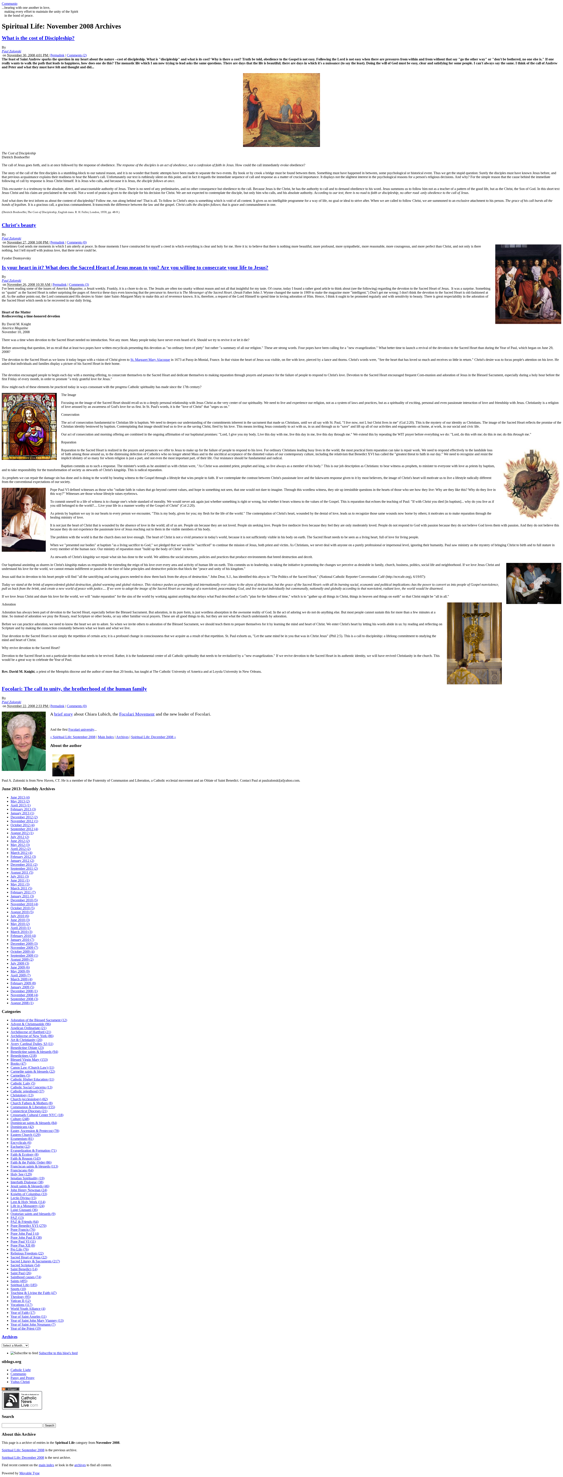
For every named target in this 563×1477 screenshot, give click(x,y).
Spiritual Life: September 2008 (23, 1450)
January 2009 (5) (22, 987)
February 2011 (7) (23, 892)
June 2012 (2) (20, 841)
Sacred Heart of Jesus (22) (29, 1257)
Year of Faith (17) (23, 1312)
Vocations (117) (21, 1305)
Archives (122, 737)
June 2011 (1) (20, 880)
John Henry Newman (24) (29, 1190)
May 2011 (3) (20, 884)
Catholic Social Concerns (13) (31, 1087)
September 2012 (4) (24, 829)
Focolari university (81, 729)
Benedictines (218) (24, 1056)
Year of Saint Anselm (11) (28, 1316)
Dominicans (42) (22, 1127)
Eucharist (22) (20, 1146)
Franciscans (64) (22, 1170)
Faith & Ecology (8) (24, 1154)
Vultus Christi (20, 1382)
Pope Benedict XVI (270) (28, 1226)
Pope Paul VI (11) (23, 1241)
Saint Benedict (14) (24, 1269)
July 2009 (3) (20, 963)
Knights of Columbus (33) (29, 1194)
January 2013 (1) (22, 813)
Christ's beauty (19, 225)
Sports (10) (18, 1289)
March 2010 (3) (21, 932)
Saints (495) (19, 1281)
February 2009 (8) (23, 983)
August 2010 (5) (22, 912)
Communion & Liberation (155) (33, 1107)
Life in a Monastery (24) (27, 1206)
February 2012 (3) (23, 857)
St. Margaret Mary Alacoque (150, 360)
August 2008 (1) (22, 1003)
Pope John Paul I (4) (25, 1233)
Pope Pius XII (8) (23, 1245)
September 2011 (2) (24, 868)
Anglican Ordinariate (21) (28, 1028)
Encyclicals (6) (21, 1142)
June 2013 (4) (20, 797)
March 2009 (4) (21, 979)
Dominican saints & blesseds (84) (34, 1123)
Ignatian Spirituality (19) (27, 1178)
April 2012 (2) (21, 849)
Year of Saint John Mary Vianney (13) (37, 1320)
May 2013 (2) (20, 801)
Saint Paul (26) (21, 1273)
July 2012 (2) (20, 837)
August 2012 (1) (22, 833)
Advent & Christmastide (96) (31, 1024)
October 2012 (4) (23, 825)
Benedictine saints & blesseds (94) (34, 1052)
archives (80, 1465)
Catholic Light (21, 1370)
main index (46, 1465)
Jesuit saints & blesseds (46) (30, 1186)
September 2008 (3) (24, 999)
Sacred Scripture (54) (25, 1265)
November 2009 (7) (24, 947)
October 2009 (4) (23, 951)
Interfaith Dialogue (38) (27, 1182)
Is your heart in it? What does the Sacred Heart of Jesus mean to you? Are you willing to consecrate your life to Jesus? (135, 267)
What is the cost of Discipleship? (38, 38)
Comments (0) (77, 242)
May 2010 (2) (20, 924)
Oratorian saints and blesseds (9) (33, 1214)
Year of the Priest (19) (26, 1328)
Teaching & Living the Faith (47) (34, 1293)
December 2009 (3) (24, 943)
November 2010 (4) (24, 904)
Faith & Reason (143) (26, 1158)
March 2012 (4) (21, 853)
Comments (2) (77, 55)
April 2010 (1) (21, 928)
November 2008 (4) (24, 995)
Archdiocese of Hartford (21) (31, 1032)
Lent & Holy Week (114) (28, 1202)
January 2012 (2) (22, 860)
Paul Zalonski (11, 51)
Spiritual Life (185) (24, 1285)
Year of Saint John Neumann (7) (33, 1324)
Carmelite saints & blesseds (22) (33, 1071)
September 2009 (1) (24, 955)
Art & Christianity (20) (26, 1040)
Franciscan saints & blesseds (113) (34, 1166)
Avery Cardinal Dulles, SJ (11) (32, 1044)
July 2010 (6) (20, 916)
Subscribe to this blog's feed (58, 1353)
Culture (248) (20, 1119)
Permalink (57, 55)
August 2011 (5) (22, 872)
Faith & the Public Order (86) (31, 1162)
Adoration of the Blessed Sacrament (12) (39, 1020)
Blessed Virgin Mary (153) (29, 1059)
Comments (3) (79, 284)
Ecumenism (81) (22, 1139)
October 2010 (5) (23, 908)
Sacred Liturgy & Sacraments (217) (35, 1261)
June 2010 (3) (20, 920)
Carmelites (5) (20, 1075)
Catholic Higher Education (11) (32, 1079)
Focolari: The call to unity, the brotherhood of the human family (74, 689)
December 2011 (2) (24, 864)
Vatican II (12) (21, 1301)
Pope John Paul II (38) (26, 1237)
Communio (9, 3)
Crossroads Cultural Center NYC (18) (37, 1115)
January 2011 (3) (22, 896)
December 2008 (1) (24, 991)
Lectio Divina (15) (23, 1198)
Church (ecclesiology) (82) (29, 1099)
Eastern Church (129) (25, 1135)
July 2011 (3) (20, 876)
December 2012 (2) (24, 817)
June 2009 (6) (20, 967)
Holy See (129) (21, 1174)
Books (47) (18, 1063)
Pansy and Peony (23, 1378)
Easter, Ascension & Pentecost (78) (35, 1131)
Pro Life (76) (20, 1249)
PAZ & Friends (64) (24, 1222)
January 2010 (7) (22, 940)
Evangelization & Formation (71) (34, 1150)
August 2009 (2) (22, 959)
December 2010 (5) (24, 900)
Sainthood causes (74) (26, 1277)
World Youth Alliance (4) (28, 1309)
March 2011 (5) (21, 888)
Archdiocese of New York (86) (32, 1036)
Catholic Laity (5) (23, 1083)
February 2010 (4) (23, 936)
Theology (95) (21, 1297)
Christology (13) (22, 1095)
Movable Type (29, 1473)
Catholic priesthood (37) (27, 1091)
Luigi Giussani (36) (24, 1210)
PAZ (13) (17, 1218)
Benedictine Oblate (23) (27, 1048)
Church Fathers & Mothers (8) (32, 1103)
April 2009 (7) (21, 975)
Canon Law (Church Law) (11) (32, 1067)
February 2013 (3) (23, 809)
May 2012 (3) (20, 845)
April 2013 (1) (21, 805)
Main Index (106, 737)
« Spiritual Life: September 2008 (72, 737)
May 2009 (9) (20, 971)
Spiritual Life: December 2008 (23, 1457)
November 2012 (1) (24, 821)
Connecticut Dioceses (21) (29, 1111)
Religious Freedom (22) (27, 1253)
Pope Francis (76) (23, 1229)
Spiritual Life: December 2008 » (153, 737)
